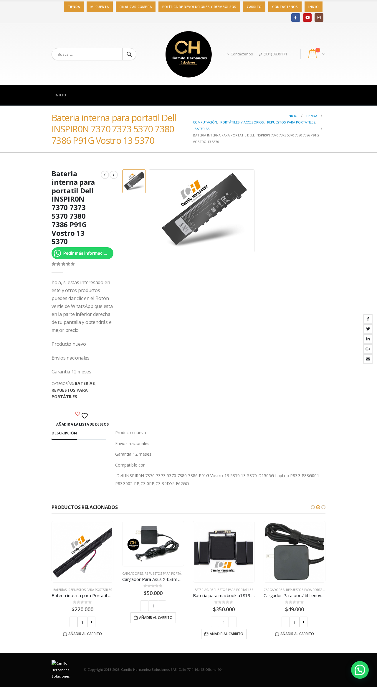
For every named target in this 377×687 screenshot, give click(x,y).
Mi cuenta (99, 6)
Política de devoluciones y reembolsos (199, 6)
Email (368, 359)
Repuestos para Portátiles (70, 393)
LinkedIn (368, 339)
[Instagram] (319, 17)
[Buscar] (129, 54)
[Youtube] (307, 17)
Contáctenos (242, 54)
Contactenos (285, 6)
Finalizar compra (136, 6)
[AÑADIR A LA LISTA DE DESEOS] (82, 414)
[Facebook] (295, 17)
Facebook (368, 319)
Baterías (85, 383)
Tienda (74, 6)
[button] (312, 507)
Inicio (313, 6)
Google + (368, 349)
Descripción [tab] (64, 433)
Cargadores (132, 573)
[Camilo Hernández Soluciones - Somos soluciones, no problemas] (188, 54)
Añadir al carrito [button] (85, 633)
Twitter (368, 329)
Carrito (254, 6)
